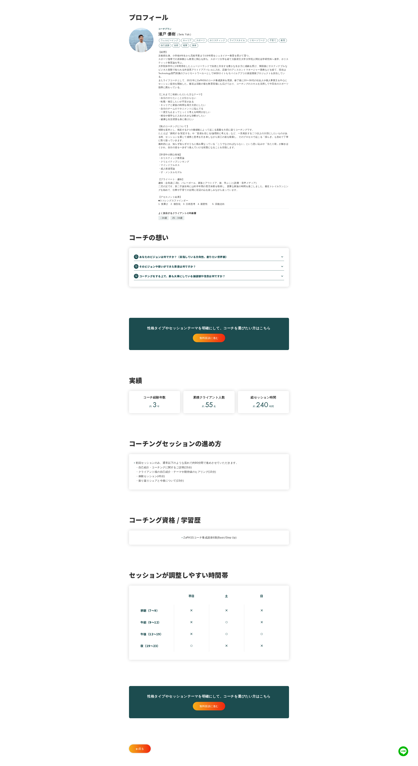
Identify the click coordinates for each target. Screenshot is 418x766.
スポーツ (200, 40)
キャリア (187, 40)
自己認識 (165, 45)
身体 (194, 45)
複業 (185, 45)
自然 (176, 45)
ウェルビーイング (169, 40)
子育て (273, 40)
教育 (283, 40)
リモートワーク (257, 40)
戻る (141, 748)
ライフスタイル (237, 40)
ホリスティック (217, 40)
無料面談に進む (209, 338)
